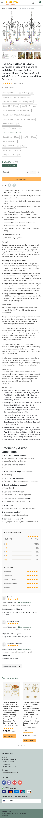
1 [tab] (18, 745)
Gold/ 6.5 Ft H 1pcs (29, 106)
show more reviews (10, 666)
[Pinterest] (20, 782)
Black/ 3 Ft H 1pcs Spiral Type (14, 146)
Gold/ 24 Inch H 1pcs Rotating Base (16, 115)
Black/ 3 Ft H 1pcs (10, 141)
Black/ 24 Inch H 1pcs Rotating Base (17, 110)
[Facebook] (4, 782)
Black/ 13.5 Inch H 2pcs (12, 150)
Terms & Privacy (7, 811)
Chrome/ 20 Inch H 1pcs (12, 128)
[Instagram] (9, 782)
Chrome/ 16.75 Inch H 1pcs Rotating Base (19, 119)
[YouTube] (14, 782)
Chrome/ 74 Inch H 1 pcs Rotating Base (18, 93)
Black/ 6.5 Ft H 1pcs (10, 106)
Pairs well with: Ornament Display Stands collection (22, 440)
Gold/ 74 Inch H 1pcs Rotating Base (16, 97)
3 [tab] (25, 745)
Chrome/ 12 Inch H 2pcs (12, 132)
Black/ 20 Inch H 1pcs (11, 124)
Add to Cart (22, 179)
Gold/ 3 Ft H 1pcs (29, 137)
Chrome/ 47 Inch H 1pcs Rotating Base (18, 102)
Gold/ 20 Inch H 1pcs (11, 137)
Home (3, 8)
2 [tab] (21, 745)
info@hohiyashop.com (10, 772)
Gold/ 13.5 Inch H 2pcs (11, 155)
